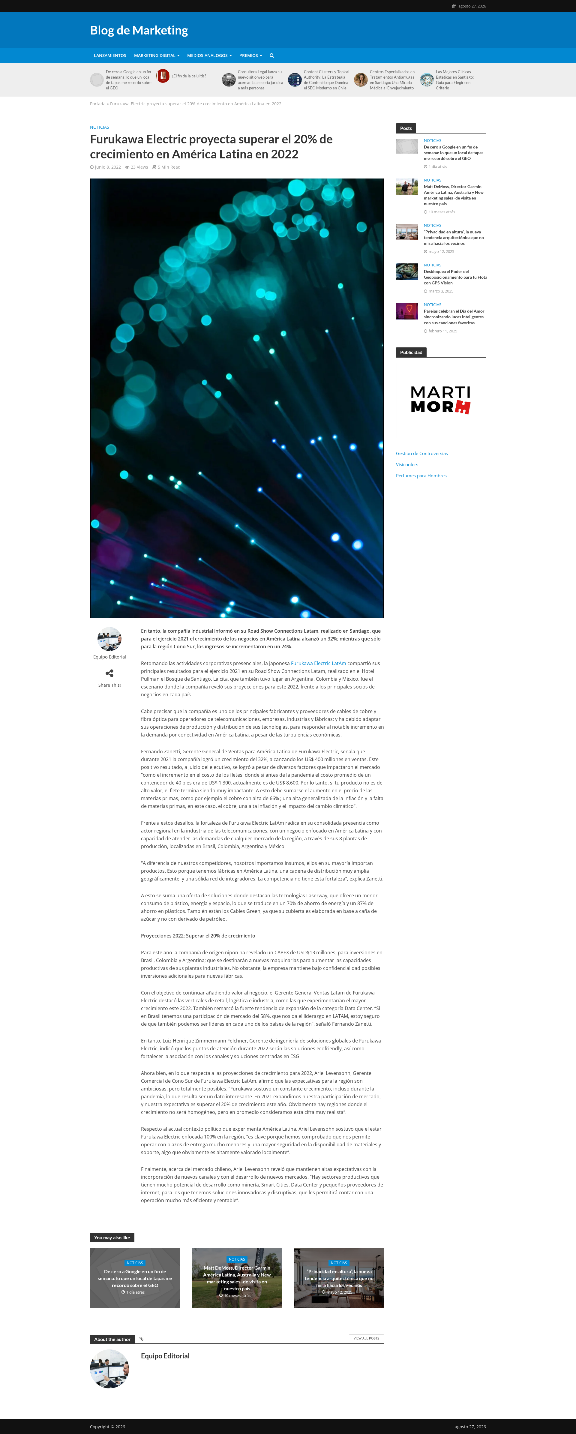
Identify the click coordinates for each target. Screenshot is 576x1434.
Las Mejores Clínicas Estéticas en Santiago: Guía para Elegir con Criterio (455, 79)
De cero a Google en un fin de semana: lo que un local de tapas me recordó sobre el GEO (129, 79)
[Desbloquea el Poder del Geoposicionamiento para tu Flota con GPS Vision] (407, 271)
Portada (98, 103)
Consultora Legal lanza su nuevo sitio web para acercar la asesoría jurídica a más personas (260, 79)
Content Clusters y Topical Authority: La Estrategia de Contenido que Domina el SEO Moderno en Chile (326, 79)
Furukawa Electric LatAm (318, 663)
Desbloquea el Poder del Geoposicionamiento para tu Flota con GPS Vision (455, 277)
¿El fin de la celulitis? (189, 76)
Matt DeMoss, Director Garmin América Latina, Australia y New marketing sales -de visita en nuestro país (237, 1278)
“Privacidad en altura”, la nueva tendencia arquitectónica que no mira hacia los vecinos (339, 1278)
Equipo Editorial (109, 657)
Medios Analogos (207, 55)
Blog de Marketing (139, 30)
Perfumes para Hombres (421, 475)
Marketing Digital (155, 55)
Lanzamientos (110, 55)
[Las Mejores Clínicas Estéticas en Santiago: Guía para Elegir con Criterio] (426, 80)
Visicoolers (407, 464)
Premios (248, 55)
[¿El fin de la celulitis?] (162, 76)
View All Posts (366, 1338)
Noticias (99, 127)
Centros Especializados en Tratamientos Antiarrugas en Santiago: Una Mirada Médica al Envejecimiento (392, 79)
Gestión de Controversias (422, 453)
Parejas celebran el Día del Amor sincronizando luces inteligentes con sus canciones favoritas (454, 316)
